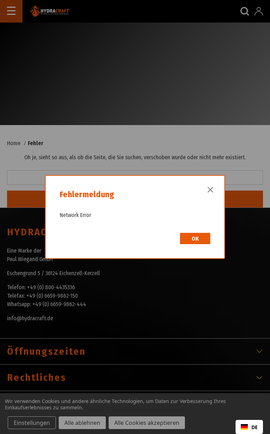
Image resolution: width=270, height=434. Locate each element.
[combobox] (249, 427)
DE (254, 427)
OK (195, 238)
